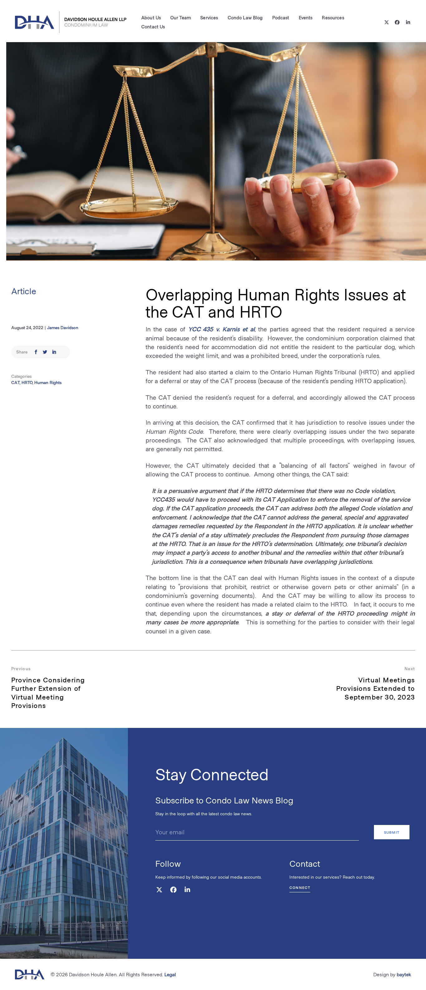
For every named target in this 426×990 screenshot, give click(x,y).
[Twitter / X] (387, 22)
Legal (170, 974)
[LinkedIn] (408, 22)
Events (306, 17)
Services (209, 17)
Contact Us (153, 26)
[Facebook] (397, 22)
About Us (151, 17)
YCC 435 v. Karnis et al (221, 329)
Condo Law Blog (245, 17)
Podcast (280, 17)
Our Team (180, 17)
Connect (299, 887)
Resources (333, 17)
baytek (404, 974)
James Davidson (62, 327)
